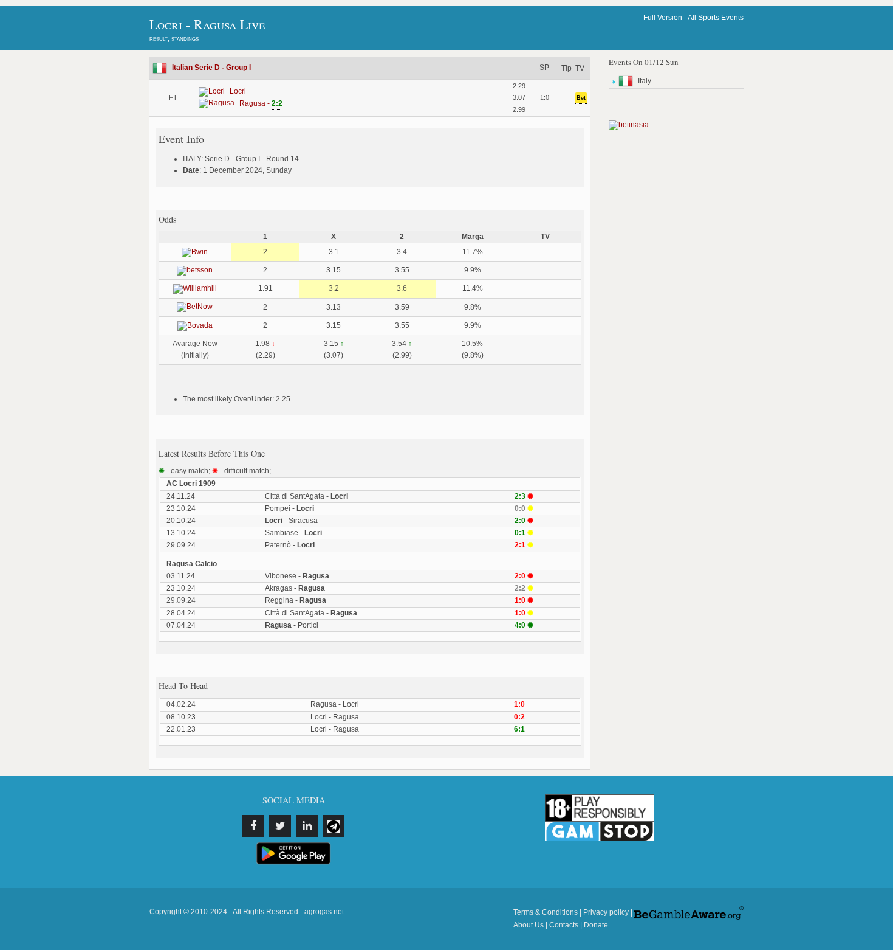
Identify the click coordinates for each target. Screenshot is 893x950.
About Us (528, 925)
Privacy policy (606, 912)
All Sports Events (716, 17)
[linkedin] (307, 826)
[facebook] (253, 826)
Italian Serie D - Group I (211, 67)
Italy (644, 81)
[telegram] (333, 826)
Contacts (563, 925)
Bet (581, 98)
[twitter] (280, 826)
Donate (596, 925)
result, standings (174, 38)
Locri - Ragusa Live (207, 24)
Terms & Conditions (545, 912)
